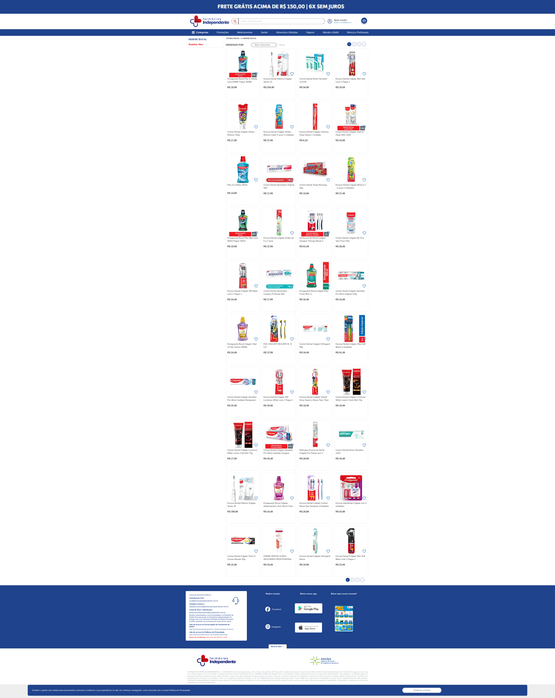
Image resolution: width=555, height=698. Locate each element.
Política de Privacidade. (180, 690)
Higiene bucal (249, 38)
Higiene (310, 32)
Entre (336, 23)
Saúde (264, 32)
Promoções (223, 32)
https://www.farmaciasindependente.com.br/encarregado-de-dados (211, 629)
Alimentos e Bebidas (287, 32)
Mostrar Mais (276, 647)
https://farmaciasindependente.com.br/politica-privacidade (208, 634)
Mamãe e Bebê (331, 32)
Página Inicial (233, 38)
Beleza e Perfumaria (357, 32)
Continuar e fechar (421, 690)
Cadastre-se (346, 23)
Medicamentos (244, 32)
